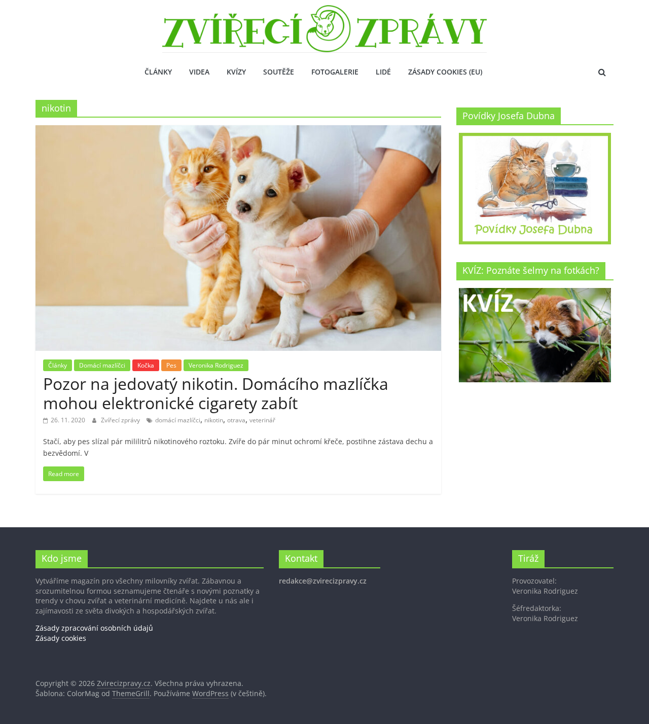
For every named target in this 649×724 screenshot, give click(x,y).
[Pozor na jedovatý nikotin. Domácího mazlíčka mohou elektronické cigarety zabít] (238, 131)
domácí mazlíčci (177, 420)
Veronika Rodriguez (216, 365)
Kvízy (236, 72)
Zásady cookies (60, 638)
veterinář (262, 420)
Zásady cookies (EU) (445, 72)
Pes (171, 365)
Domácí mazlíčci (102, 365)
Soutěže (278, 72)
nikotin (213, 420)
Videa (199, 72)
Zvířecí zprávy (121, 420)
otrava (236, 420)
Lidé (383, 72)
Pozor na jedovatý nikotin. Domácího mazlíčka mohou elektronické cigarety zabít (215, 393)
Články (158, 72)
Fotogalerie (334, 72)
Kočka (145, 365)
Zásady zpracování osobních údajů (94, 628)
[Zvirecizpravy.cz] (324, 11)
